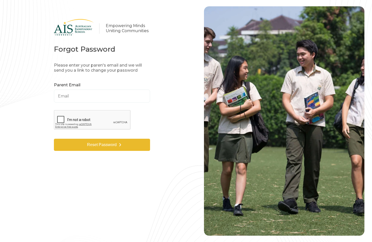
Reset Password (102, 145)
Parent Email (67, 85)
